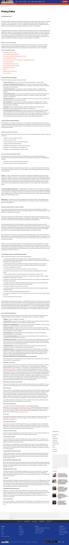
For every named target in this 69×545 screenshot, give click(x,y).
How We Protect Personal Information (11, 65)
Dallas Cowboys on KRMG (5, 536)
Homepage (3, 526)
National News (55, 441)
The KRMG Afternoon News (39, 529)
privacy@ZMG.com (13, 369)
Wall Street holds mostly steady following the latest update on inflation (62, 503)
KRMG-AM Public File (62, 529)
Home (2, 6)
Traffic (2, 529)
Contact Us (61, 526)
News (20, 526)
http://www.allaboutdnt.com (11, 419)
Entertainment (55, 438)
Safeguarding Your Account (9, 67)
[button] (61, 1)
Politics (53, 445)
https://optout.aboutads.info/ (12, 407)
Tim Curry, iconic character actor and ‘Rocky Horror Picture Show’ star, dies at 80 (62, 475)
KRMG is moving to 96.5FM (11, 4)
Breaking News (55, 434)
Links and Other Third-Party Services (11, 63)
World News (54, 451)
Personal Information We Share (9, 58)
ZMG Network (19, 24)
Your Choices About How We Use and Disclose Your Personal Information (18, 59)
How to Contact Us (7, 73)
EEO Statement (61, 534)
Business (54, 436)
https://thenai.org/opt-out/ (25, 407)
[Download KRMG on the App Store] (47, 542)
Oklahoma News (55, 443)
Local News (54, 440)
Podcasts (36, 526)
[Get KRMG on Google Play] (53, 542)
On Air (2, 531)
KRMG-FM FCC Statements (63, 531)
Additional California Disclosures (10, 71)
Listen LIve (65, 1)
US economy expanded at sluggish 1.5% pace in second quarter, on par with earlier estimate (62, 488)
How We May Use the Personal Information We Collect (14, 56)
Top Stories (54, 449)
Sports (53, 447)
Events (2, 534)
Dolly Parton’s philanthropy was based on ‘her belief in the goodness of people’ (63, 496)
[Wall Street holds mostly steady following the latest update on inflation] (54, 502)
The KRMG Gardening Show (39, 531)
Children (5, 69)
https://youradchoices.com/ (22, 411)
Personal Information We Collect (10, 52)
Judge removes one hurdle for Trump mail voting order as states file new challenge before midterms (63, 481)
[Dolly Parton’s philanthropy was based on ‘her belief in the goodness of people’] (54, 495)
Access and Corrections (8, 61)
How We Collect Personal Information (11, 54)
